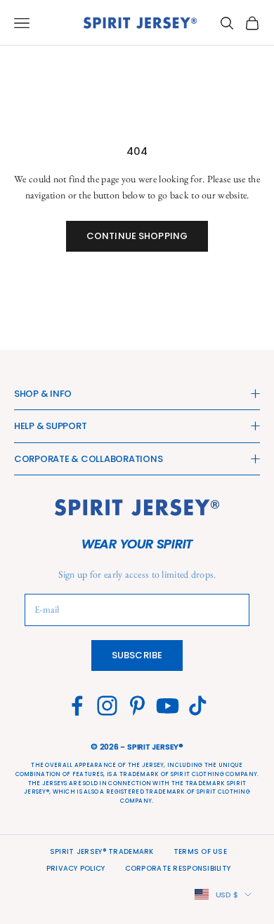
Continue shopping (137, 236)
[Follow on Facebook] (77, 705)
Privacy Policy (75, 868)
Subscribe (137, 655)
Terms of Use (200, 851)
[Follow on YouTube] (167, 705)
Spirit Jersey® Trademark (102, 851)
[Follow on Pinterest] (137, 705)
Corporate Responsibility (178, 868)
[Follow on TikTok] (197, 705)
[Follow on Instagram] (107, 705)
